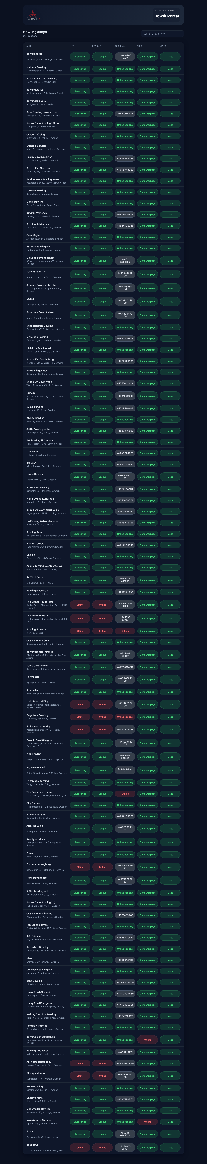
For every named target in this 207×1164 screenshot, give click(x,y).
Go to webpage (147, 56)
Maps (170, 56)
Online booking (125, 69)
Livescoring (80, 56)
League (102, 56)
